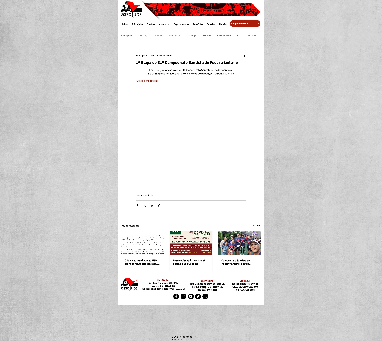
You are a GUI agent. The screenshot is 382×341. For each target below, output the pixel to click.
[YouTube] (191, 296)
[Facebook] (176, 296)
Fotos (239, 35)
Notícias (148, 195)
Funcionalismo (224, 35)
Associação (143, 35)
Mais (250, 35)
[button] (137, 24)
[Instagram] (183, 296)
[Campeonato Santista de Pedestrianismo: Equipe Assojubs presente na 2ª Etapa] (239, 243)
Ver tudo (256, 225)
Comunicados (175, 35)
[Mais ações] (244, 55)
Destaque (192, 35)
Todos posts (126, 35)
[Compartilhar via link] (159, 205)
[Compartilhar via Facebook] (137, 205)
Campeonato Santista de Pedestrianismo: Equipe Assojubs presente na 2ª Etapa (239, 262)
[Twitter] (198, 296)
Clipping (159, 35)
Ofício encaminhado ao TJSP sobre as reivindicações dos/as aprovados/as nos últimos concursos (142, 262)
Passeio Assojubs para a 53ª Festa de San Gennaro (189, 262)
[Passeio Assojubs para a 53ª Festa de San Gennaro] (191, 243)
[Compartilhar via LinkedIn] (151, 205)
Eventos (207, 35)
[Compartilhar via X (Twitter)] (144, 205)
